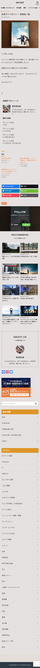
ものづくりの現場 (8, 497)
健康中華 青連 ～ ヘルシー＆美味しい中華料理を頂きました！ (28, 160)
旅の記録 (19, 7)
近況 (5, 125)
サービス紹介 (6, 509)
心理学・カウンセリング (11, 587)
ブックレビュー (7, 521)
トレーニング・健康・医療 (11, 515)
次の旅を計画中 (6, 158)
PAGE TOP (37, 646)
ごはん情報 (6, 485)
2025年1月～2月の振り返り (12, 143)
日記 (12, 122)
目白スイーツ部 (7, 641)
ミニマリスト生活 (32, 7)
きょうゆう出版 (7, 480)
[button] (20, 34)
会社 (3, 551)
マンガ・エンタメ (8, 527)
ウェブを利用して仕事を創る (12, 503)
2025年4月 (7, 131)
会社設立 (5, 557)
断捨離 (4, 599)
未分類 (4, 623)
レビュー (5, 545)
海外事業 (5, 629)
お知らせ (5, 474)
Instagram (5, 462)
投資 (24, 7)
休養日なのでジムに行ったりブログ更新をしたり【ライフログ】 (9, 171)
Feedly (26, 225)
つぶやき (5, 491)
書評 (3, 617)
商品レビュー (6, 575)
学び (3, 581)
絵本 (3, 647)
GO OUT (20, 2)
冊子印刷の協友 (7, 563)
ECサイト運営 (7, 456)
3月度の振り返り (9, 137)
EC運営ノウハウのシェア (7, 7)
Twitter (15, 225)
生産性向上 (6, 635)
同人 (3, 569)
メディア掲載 (6, 539)
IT (2, 468)
